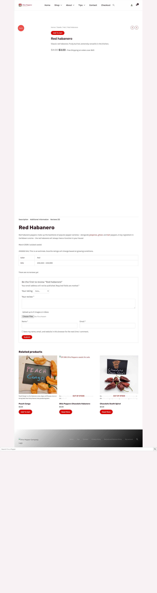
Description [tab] (23, 219)
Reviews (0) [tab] (55, 219)
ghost (100, 235)
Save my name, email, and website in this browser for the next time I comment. (56, 331)
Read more (65, 412)
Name (25, 321)
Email (83, 321)
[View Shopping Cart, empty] (136, 5)
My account (129, 439)
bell (108, 235)
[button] (60, 5)
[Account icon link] (132, 5)
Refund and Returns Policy (113, 439)
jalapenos (93, 235)
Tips (78, 439)
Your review (28, 296)
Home (53, 27)
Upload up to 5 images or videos (35, 312)
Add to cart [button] (25, 412)
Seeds (59, 27)
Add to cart (57, 33)
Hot (64, 27)
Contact (85, 439)
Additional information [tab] (39, 219)
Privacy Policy (96, 439)
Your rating (27, 291)
